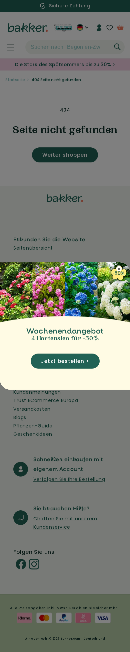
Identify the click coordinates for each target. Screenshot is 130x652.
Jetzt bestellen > (65, 361)
